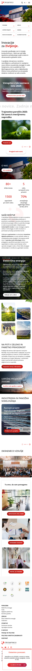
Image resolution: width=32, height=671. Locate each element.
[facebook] (8, 647)
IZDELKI (3, 616)
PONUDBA (4, 605)
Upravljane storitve (6, 627)
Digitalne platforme (6, 612)
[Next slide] (30, 146)
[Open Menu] (29, 2)
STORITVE (4, 623)
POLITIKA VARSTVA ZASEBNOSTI (11, 635)
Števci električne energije (8, 618)
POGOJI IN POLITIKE (7, 633)
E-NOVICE (4, 630)
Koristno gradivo (6, 613)
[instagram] (11, 647)
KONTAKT (4, 638)
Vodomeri (4, 620)
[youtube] (5, 647)
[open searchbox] (22, 2)
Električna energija (6, 608)
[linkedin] (2, 647)
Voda (2, 610)
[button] (27, 146)
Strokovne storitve (6, 625)
